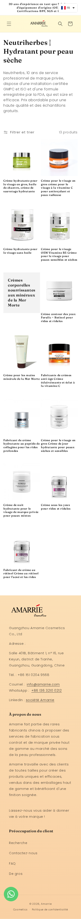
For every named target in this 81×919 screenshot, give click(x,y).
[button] (9, 24)
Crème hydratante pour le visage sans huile (20, 250)
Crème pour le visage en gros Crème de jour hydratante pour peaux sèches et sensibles (58, 445)
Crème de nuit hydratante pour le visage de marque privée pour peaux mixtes (20, 510)
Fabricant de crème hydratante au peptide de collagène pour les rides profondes (21, 445)
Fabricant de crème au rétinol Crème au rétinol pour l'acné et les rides (20, 573)
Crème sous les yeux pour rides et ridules (56, 506)
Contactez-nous (23, 853)
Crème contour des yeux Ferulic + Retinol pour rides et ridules (58, 317)
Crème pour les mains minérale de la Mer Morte (21, 376)
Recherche (18, 843)
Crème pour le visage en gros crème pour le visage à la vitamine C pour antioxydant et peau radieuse (58, 187)
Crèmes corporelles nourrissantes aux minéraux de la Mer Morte (21, 292)
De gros (15, 873)
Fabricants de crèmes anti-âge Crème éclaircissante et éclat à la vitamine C (58, 380)
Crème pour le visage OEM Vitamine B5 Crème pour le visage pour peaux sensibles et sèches (59, 254)
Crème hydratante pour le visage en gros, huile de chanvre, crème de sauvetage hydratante (20, 186)
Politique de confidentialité (50, 909)
